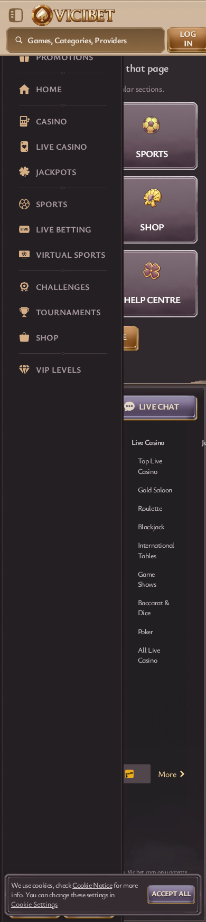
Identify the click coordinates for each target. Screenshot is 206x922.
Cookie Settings (34, 904)
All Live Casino (149, 655)
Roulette (150, 508)
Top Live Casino (150, 465)
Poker (145, 631)
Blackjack (151, 526)
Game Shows (147, 579)
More (167, 774)
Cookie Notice (92, 885)
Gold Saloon (155, 489)
